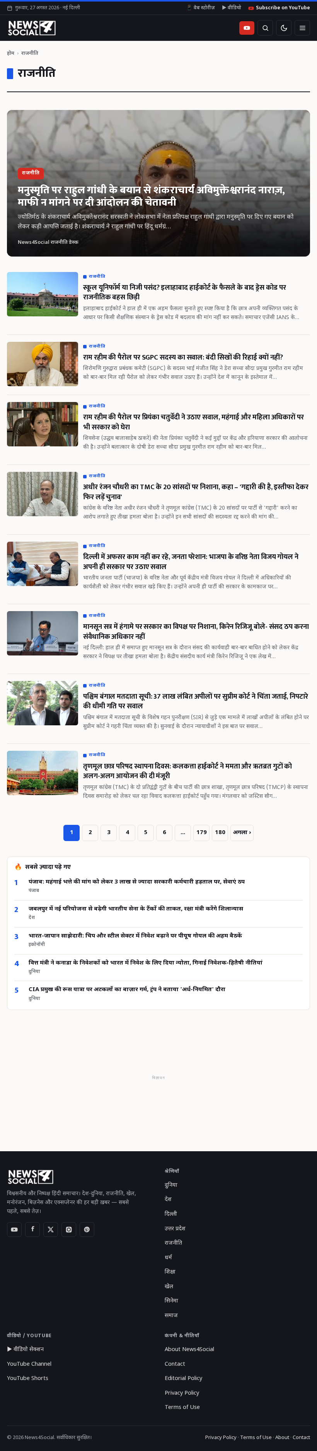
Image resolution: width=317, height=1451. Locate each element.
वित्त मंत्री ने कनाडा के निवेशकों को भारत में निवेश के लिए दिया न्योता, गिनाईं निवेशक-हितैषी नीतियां (145, 963)
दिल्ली (171, 1214)
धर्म (168, 1258)
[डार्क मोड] (283, 27)
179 (201, 832)
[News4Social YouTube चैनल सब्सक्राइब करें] (246, 28)
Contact (175, 1364)
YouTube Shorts (27, 1378)
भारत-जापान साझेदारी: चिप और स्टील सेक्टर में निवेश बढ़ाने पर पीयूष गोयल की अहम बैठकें (135, 936)
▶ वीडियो (231, 8)
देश (168, 1199)
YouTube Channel (29, 1364)
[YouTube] (14, 1229)
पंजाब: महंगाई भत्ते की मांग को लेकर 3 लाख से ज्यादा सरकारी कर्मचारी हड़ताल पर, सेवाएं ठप (137, 882)
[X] (50, 1229)
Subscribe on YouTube (283, 8)
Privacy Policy (182, 1393)
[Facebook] (32, 1229)
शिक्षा (170, 1272)
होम (10, 53)
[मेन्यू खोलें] (302, 27)
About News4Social (189, 1349)
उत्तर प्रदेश (175, 1229)
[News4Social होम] (31, 28)
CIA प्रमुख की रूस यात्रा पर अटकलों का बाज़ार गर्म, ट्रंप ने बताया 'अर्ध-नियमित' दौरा (127, 989)
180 (220, 832)
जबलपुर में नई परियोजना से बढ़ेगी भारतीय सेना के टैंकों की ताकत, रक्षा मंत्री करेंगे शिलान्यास (136, 909)
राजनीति (173, 1243)
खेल (169, 1287)
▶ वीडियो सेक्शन (25, 1349)
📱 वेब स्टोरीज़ (200, 8)
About (282, 1437)
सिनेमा (171, 1301)
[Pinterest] (87, 1229)
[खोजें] (265, 27)
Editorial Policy (183, 1378)
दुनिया (171, 1185)
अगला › (242, 832)
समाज (171, 1315)
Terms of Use (182, 1407)
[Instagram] (68, 1229)
